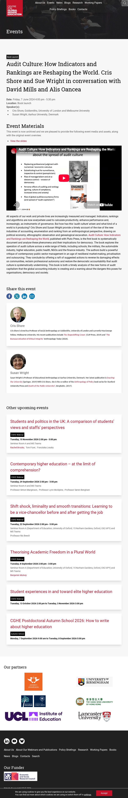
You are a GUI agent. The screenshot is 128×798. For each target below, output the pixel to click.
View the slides (18, 141)
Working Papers (93, 2)
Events (50, 2)
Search (36, 756)
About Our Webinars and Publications (36, 749)
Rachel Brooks (17, 447)
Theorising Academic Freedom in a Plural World (52, 552)
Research (78, 2)
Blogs (67, 2)
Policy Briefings (58, 9)
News (59, 2)
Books (72, 9)
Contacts (82, 9)
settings (87, 794)
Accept (104, 793)
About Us (40, 2)
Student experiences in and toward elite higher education (61, 591)
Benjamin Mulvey (18, 575)
